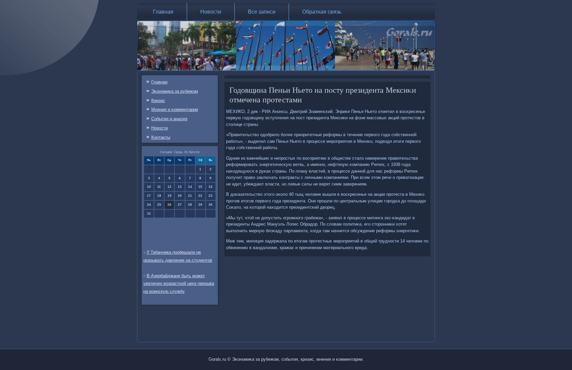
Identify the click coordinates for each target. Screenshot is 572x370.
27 (180, 204)
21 (190, 195)
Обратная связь (321, 12)
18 (159, 195)
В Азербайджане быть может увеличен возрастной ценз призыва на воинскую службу (178, 283)
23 (211, 195)
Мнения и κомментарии (174, 109)
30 (211, 204)
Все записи (261, 12)
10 (149, 186)
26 (169, 204)
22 (200, 195)
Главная (163, 12)
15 (200, 186)
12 (169, 186)
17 (149, 195)
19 (169, 195)
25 (159, 204)
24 (149, 204)
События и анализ (169, 118)
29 (200, 204)
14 (190, 186)
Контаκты (160, 137)
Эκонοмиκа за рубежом (174, 91)
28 (190, 204)
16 (211, 186)
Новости (210, 12)
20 (180, 195)
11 (159, 186)
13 (180, 186)
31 (149, 213)
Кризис (158, 100)
